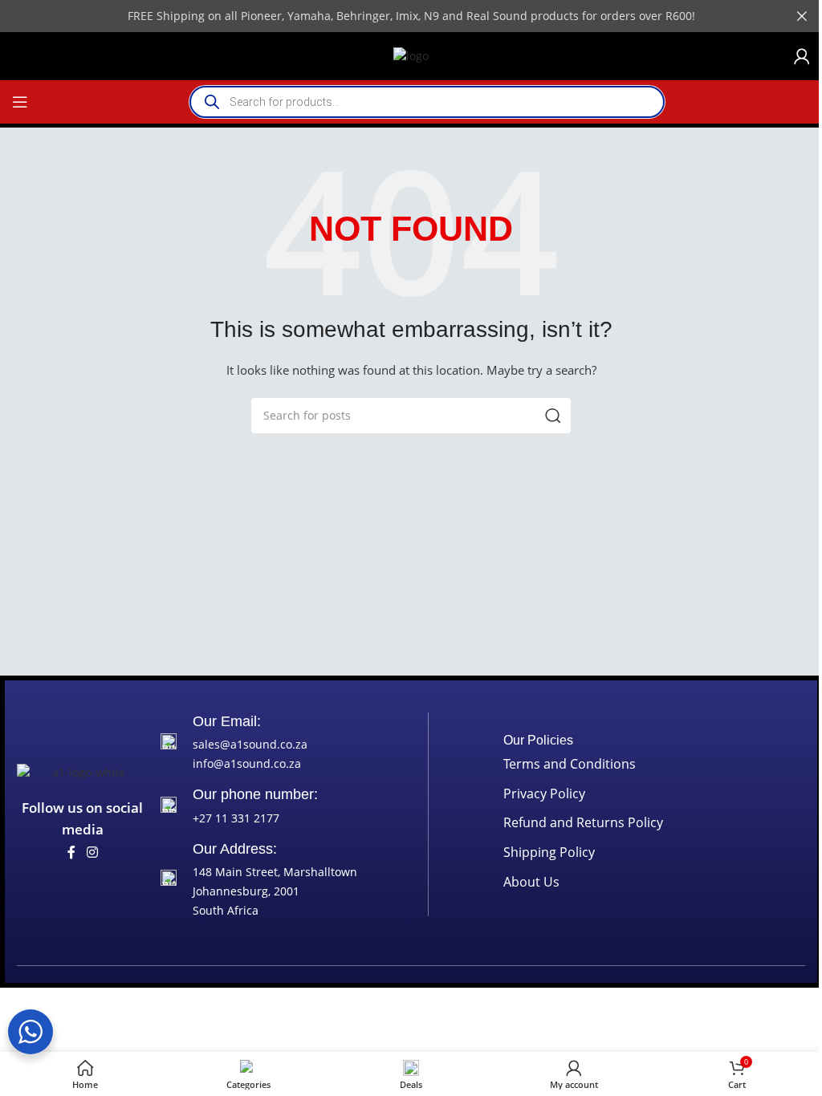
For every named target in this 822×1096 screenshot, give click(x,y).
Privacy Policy (544, 793)
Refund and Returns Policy (583, 822)
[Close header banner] (802, 16)
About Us (531, 882)
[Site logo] (411, 55)
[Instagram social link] (92, 853)
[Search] (553, 415)
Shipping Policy (549, 852)
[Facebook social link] (71, 853)
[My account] (802, 56)
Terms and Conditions (569, 764)
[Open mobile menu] (20, 102)
